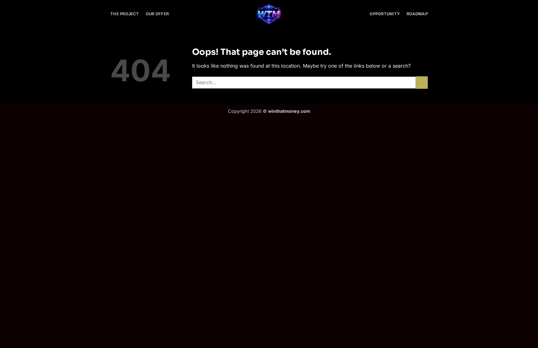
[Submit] (422, 82)
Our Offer (157, 14)
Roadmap (417, 14)
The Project (124, 14)
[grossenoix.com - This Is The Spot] (269, 14)
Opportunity (385, 14)
